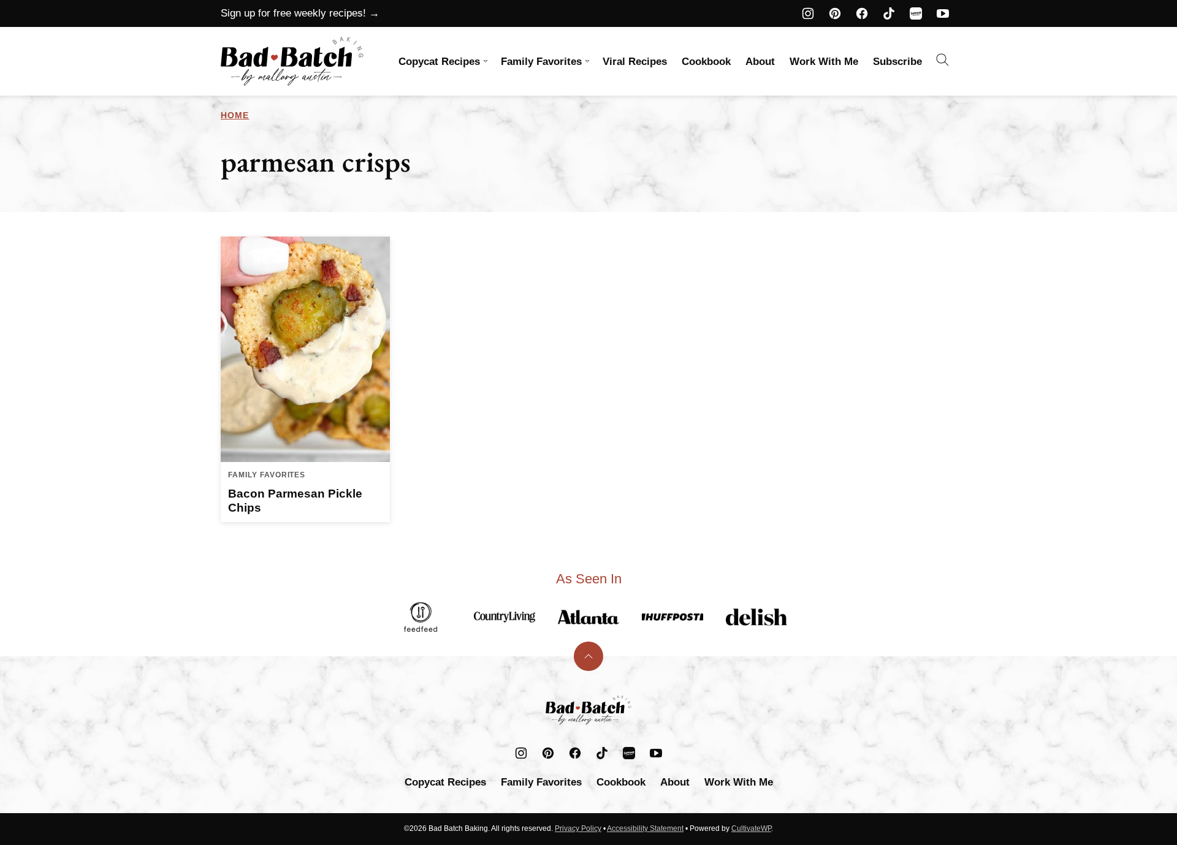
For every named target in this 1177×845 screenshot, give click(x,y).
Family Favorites (541, 61)
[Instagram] (807, 13)
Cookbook (706, 61)
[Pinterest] (834, 13)
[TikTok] (888, 13)
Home (235, 115)
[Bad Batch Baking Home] (292, 61)
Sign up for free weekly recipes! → (300, 13)
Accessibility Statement (645, 828)
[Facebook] (861, 13)
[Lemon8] (915, 13)
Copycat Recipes (439, 61)
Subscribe (897, 61)
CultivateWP (751, 828)
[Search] (942, 60)
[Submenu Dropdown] (485, 61)
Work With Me (824, 61)
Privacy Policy (578, 828)
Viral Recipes (635, 61)
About (760, 61)
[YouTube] (942, 13)
